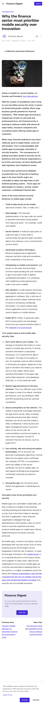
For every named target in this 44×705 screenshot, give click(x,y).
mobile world (33, 554)
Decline (36, 700)
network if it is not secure (20, 328)
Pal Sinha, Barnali (15, 36)
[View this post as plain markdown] (37, 36)
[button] (3, 3)
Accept (25, 700)
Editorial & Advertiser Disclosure (20, 51)
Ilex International (30, 96)
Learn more (7, 695)
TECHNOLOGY (8, 12)
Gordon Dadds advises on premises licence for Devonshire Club (9, 631)
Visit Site (22, 612)
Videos (38, 3)
